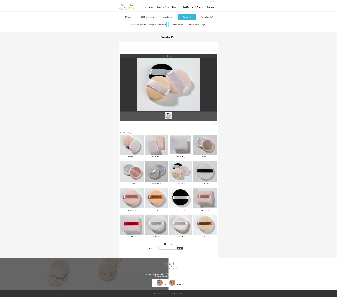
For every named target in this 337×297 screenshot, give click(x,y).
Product (175, 7)
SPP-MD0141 (131, 157)
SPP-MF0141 (131, 237)
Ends (171, 244)
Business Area (163, 7)
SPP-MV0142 (180, 237)
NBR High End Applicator (138, 24)
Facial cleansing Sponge (197, 24)
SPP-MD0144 (155, 183)
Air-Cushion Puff (177, 24)
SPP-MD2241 (131, 210)
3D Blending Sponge (148, 17)
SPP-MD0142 (155, 157)
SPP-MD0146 (204, 183)
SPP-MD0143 (180, 157)
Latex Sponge (167, 17)
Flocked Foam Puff (207, 17)
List (215, 50)
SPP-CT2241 (204, 157)
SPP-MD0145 (180, 183)
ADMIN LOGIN (212, 2)
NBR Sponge (128, 17)
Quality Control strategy (193, 7)
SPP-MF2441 (180, 210)
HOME (205, 2)
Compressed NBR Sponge (157, 24)
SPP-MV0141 (155, 237)
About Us (149, 7)
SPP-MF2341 (155, 210)
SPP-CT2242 (131, 183)
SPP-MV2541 (204, 237)
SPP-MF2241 (204, 210)
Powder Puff (187, 17)
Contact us (211, 7)
